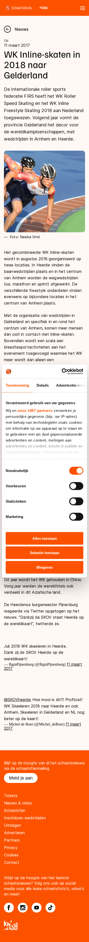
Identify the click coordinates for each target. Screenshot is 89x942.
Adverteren (14, 832)
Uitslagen (12, 825)
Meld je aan (21, 777)
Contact (11, 862)
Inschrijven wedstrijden (25, 817)
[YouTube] (37, 908)
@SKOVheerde (17, 699)
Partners (12, 840)
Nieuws (21, 29)
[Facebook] (9, 908)
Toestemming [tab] (17, 385)
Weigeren (44, 567)
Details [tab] (43, 385)
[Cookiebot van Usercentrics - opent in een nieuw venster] (62, 371)
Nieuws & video (18, 803)
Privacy (11, 847)
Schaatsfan (14, 810)
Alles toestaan (44, 538)
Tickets (11, 795)
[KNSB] (44, 925)
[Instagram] (23, 908)
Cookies (11, 854)
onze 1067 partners (35, 410)
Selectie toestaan (44, 553)
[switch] (76, 486)
